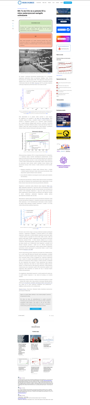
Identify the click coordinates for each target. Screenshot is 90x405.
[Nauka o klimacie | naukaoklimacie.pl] (26, 3)
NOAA (27, 113)
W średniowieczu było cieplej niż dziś (63, 85)
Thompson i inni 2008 (28, 249)
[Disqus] (36, 388)
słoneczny (37, 83)
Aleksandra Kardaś (35, 326)
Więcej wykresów (59, 75)
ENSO (33, 83)
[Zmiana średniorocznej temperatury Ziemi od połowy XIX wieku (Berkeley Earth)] (48, 362)
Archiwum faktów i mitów (22, 8)
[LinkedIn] (53, 315)
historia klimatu (21, 315)
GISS (46, 113)
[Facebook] (13, 23)
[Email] (13, 28)
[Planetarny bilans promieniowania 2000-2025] (64, 72)
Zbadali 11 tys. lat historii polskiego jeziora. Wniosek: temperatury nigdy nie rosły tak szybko (35, 347)
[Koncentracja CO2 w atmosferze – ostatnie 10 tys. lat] (23, 362)
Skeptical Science (22, 289)
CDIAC (30, 112)
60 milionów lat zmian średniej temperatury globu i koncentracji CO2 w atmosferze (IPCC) (35, 370)
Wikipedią (49, 73)
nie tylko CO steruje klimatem (42, 118)
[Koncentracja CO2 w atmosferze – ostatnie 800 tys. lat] (48, 338)
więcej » (57, 96)
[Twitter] (13, 26)
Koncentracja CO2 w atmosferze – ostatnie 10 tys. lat (22, 368)
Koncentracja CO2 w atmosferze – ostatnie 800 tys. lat (47, 345)
